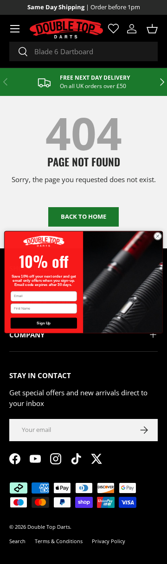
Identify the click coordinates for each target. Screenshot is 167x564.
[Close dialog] (157, 235)
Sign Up (44, 323)
